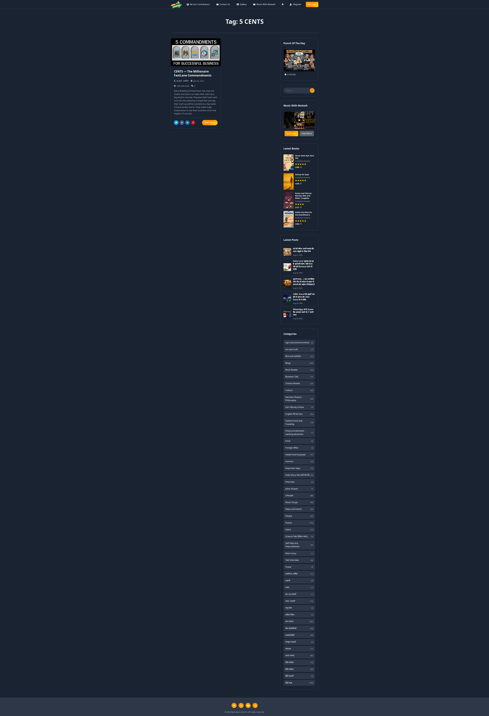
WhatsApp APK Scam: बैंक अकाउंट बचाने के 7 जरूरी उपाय (303, 312)
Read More (210, 122)
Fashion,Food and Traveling (299, 422)
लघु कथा (299, 607)
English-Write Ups (299, 414)
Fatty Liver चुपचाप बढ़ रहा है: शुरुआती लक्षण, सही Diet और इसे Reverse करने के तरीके (303, 265)
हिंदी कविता (299, 662)
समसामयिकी (299, 635)
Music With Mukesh (265, 4)
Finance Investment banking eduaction (299, 432)
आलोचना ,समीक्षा (299, 573)
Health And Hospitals (299, 454)
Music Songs (299, 502)
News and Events (299, 509)
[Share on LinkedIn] (187, 122)
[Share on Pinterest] (193, 122)
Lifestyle (299, 495)
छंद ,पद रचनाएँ (299, 594)
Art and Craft (299, 349)
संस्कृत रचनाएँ (299, 641)
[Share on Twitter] (176, 122)
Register (297, 4)
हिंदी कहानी (299, 676)
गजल (299, 587)
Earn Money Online (299, 407)
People (299, 516)
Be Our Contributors (200, 4)
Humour (299, 461)
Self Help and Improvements (299, 545)
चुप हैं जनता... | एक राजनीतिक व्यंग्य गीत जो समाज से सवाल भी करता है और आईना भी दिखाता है (303, 282)
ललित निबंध (299, 614)
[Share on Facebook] (182, 122)
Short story (299, 553)
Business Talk (299, 376)
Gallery (243, 4)
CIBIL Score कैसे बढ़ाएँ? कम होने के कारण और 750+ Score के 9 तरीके (304, 297)
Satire (299, 529)
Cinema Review (299, 383)
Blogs (299, 363)
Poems (299, 522)
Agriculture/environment (299, 342)
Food (299, 440)
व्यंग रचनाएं (299, 621)
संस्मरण (299, 648)
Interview (299, 481)
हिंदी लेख (299, 682)
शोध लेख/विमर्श (299, 628)
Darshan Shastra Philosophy (299, 399)
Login (313, 4)
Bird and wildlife (299, 356)
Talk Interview (299, 560)
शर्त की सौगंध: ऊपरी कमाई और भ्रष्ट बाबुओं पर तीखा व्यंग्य (303, 249)
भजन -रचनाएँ (299, 601)
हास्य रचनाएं (299, 655)
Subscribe (291, 133)
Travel (299, 567)
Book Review (299, 369)
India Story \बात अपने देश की (299, 475)
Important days (299, 468)
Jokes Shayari (299, 488)
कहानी (299, 580)
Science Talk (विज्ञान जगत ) (299, 536)
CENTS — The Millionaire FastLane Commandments (192, 73)
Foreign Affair (299, 447)
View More (307, 133)
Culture (299, 390)
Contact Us (225, 4)
